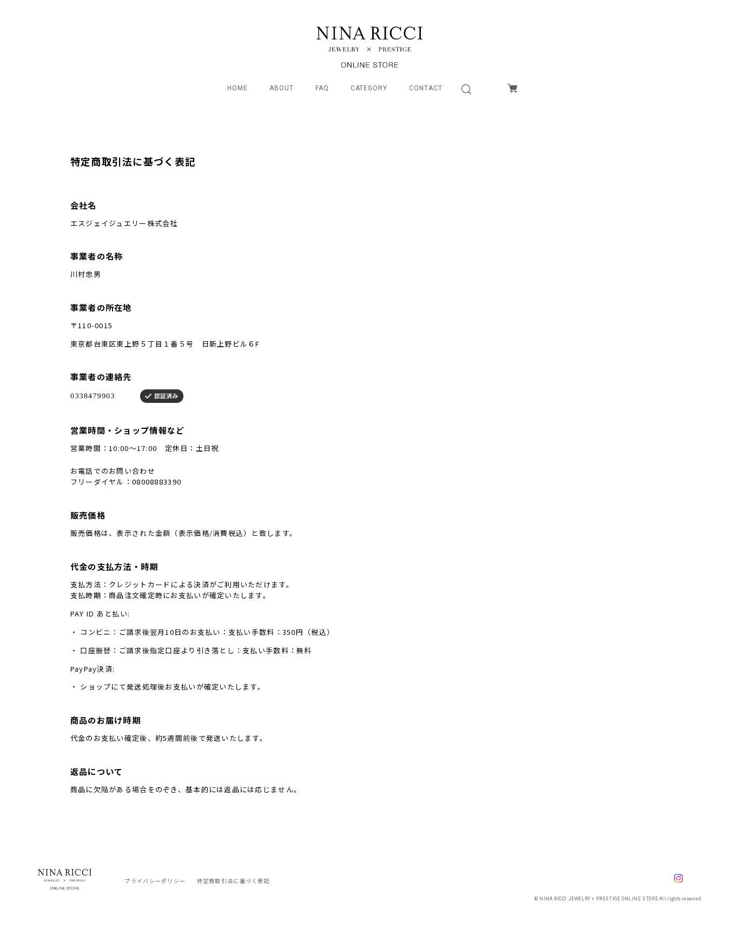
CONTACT (426, 88)
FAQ (322, 88)
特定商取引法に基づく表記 (233, 881)
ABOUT (281, 88)
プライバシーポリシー (155, 881)
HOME (237, 88)
